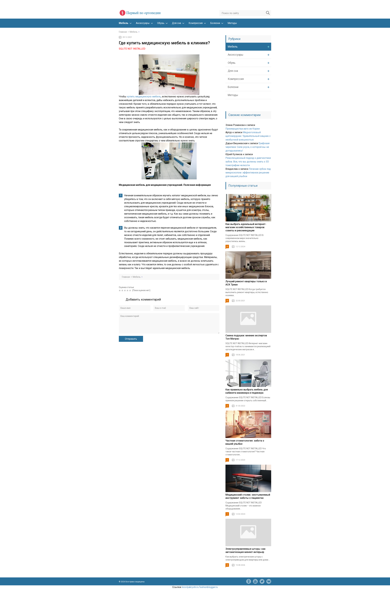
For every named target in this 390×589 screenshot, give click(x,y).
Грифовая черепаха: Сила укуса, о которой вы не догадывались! (247, 147)
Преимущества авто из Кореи (242, 128)
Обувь (160, 23)
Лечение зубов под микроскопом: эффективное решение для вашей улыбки (248, 172)
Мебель (123, 23)
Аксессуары (143, 23)
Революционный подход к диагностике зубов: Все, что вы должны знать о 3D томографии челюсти (248, 162)
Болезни (215, 23)
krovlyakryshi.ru (190, 587)
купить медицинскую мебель (144, 96)
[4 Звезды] (128, 290)
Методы (232, 23)
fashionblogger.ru (208, 587)
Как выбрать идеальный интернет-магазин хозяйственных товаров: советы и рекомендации (245, 227)
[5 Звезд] (130, 290)
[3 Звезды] (125, 290)
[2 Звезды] (122, 290)
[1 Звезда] (120, 290)
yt (255, 581)
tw (262, 581)
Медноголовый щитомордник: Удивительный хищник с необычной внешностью (248, 136)
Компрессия (196, 23)
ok (248, 581)
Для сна (176, 23)
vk (268, 581)
